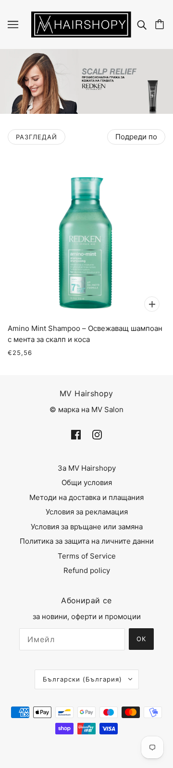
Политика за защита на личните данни (87, 541)
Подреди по (136, 136)
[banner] (81, 23)
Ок (141, 639)
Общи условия (87, 482)
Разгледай (36, 137)
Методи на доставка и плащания (86, 497)
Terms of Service (87, 556)
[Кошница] (161, 24)
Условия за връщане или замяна (87, 526)
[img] (143, 24)
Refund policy (86, 570)
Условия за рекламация (87, 511)
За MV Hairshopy (87, 468)
